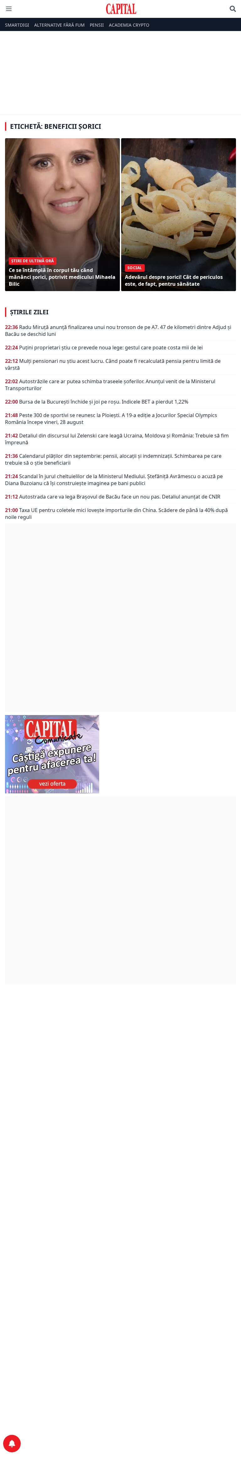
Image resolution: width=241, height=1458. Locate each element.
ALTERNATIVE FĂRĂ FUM (59, 25)
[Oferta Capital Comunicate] (120, 754)
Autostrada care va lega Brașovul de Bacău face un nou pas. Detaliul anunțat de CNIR (119, 496)
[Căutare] (232, 8)
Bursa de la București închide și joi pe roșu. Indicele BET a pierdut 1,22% (103, 401)
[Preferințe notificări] (12, 1443)
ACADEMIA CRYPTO (129, 25)
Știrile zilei (29, 312)
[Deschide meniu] (9, 9)
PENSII (97, 25)
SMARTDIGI (17, 25)
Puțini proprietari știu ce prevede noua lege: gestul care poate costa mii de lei (111, 347)
